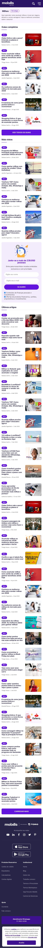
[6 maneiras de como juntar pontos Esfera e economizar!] (32, 104)
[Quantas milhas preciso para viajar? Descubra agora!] (32, 232)
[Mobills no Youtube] (7, 834)
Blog (24, 871)
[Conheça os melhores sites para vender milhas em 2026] (32, 73)
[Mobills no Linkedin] (13, 834)
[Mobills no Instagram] (24, 834)
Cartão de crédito (8, 867)
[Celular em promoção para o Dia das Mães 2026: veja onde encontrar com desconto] (32, 321)
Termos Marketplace (30, 887)
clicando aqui (32, 937)
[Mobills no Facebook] (18, 834)
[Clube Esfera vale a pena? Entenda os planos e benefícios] (32, 40)
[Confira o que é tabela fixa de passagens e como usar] (32, 558)
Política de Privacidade (12, 935)
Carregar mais (21, 811)
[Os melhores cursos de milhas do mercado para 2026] (32, 88)
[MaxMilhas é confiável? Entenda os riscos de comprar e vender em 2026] (32, 387)
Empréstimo (6, 871)
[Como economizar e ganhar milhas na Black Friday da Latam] (32, 654)
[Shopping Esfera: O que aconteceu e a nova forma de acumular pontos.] (32, 120)
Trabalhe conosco (29, 879)
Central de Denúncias (30, 896)
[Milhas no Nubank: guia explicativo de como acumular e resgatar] (32, 370)
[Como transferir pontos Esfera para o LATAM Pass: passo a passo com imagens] (32, 471)
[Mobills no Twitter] (29, 834)
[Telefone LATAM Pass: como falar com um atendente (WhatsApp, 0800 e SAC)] (32, 453)
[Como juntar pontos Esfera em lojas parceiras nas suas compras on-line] (32, 638)
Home (25, 867)
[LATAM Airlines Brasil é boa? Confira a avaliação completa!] (32, 217)
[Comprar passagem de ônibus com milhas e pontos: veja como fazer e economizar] (32, 524)
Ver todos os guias (21, 132)
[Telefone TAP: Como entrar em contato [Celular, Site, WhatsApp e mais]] (32, 184)
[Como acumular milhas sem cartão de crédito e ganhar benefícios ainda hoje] (32, 56)
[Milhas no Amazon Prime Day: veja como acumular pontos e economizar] (32, 783)
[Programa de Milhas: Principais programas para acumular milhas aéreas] (32, 152)
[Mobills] (8, 3)
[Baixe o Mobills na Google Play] (21, 854)
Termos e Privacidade (30, 883)
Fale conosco (6, 911)
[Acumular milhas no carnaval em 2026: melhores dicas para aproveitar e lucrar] (32, 541)
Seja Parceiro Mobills (30, 892)
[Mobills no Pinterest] (35, 834)
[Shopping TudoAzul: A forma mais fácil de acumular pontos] (32, 799)
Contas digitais (7, 879)
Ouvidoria (5, 907)
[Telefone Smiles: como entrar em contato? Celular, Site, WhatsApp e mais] (32, 354)
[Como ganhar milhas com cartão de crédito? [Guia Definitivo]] (32, 168)
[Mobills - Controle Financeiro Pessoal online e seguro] (21, 824)
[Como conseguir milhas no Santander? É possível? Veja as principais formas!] (32, 732)
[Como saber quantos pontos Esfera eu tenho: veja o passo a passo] (32, 685)
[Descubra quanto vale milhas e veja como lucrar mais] (32, 337)
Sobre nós (26, 875)
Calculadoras (6, 875)
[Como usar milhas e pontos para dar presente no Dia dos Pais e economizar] (32, 766)
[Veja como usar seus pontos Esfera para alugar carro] (32, 670)
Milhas (4, 35)
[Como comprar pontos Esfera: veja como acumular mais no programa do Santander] (32, 749)
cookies (13, 929)
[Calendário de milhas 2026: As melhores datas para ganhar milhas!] (32, 622)
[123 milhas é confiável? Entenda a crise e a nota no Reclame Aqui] (32, 437)
